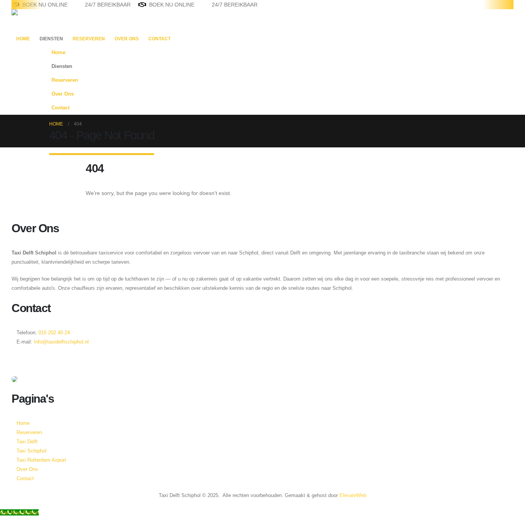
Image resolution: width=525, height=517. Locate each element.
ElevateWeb (352, 495)
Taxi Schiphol (32, 451)
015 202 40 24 (53, 332)
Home (23, 38)
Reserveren (89, 38)
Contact (159, 38)
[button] (468, 78)
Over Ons (127, 38)
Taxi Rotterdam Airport (41, 460)
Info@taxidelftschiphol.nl (61, 342)
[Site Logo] (36, 20)
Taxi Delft (27, 441)
